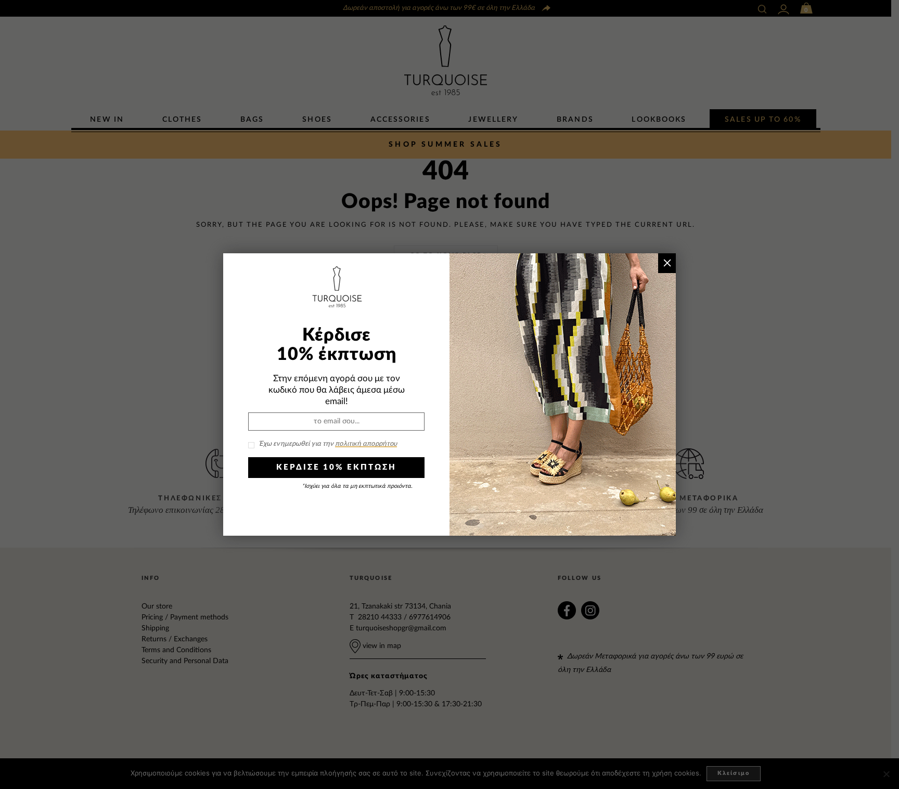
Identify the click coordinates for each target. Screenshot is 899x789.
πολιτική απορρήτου (366, 444)
